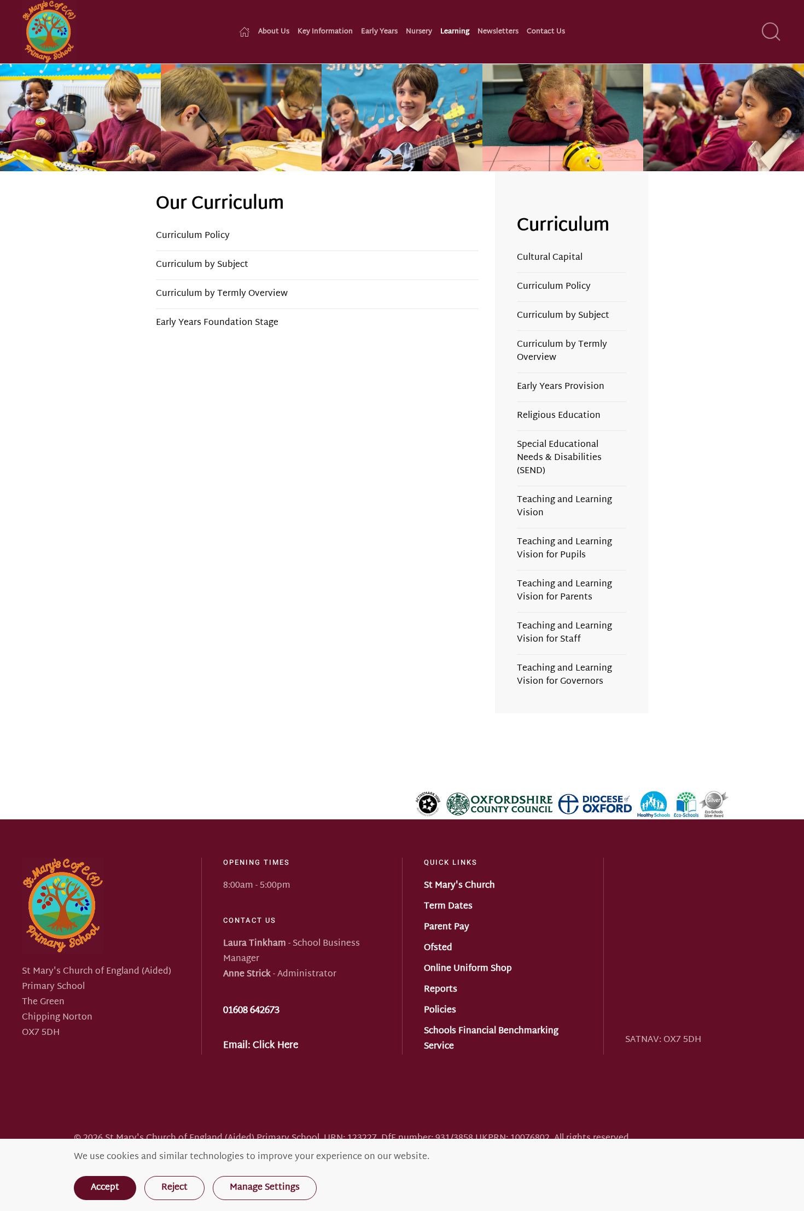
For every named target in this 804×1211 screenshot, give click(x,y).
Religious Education (559, 416)
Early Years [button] (379, 32)
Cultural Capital (549, 258)
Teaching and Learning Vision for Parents (564, 591)
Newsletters (497, 32)
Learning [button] (454, 32)
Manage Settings (265, 1188)
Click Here (275, 1045)
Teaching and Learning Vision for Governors (564, 675)
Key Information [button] (325, 32)
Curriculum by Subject (202, 265)
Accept (105, 1188)
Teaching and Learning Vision (564, 506)
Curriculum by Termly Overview (222, 294)
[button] (771, 31)
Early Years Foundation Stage (217, 323)
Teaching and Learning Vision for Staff (564, 633)
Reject (174, 1188)
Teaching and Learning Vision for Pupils (564, 548)
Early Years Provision (560, 387)
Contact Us (546, 32)
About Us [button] (273, 32)
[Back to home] (49, 31)
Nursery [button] (419, 32)
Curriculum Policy (193, 236)
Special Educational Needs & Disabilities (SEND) (559, 458)
